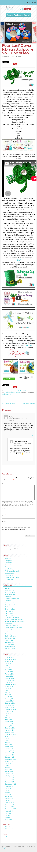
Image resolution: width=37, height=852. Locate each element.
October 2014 (9, 707)
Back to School (10, 592)
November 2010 (10, 805)
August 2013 (9, 736)
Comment (4, 484)
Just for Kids (8, 630)
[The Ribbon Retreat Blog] (18, 8)
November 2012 (10, 755)
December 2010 (10, 803)
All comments (9, 829)
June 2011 (8, 790)
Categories (8, 560)
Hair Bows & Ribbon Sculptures (15, 621)
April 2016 (8, 670)
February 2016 (9, 674)
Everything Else (10, 609)
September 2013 (10, 734)
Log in (7, 836)
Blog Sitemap (5, 848)
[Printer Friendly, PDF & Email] (9, 381)
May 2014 (8, 717)
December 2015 (10, 678)
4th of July (8, 588)
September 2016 (10, 659)
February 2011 (9, 798)
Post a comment (16, 393)
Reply (31, 435)
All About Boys (9, 590)
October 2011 (9, 782)
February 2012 (9, 773)
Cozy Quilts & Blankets (12, 605)
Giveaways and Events (12, 617)
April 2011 (8, 794)
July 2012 (8, 763)
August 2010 (9, 811)
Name (3, 508)
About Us (8, 558)
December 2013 (10, 728)
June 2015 (8, 690)
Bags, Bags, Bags (10, 594)
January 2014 (9, 726)
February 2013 (9, 749)
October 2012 (9, 757)
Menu (30, 2)
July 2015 (8, 688)
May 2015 (8, 692)
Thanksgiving (9, 642)
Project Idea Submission (12, 571)
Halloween (8, 623)
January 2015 (9, 701)
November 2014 (10, 705)
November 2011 (10, 780)
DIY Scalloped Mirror (8, 403)
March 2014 (9, 722)
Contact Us (8, 563)
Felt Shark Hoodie (29, 403)
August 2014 (9, 711)
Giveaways (8, 567)
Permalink (11, 420)
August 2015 (9, 686)
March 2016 (9, 672)
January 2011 (9, 800)
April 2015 (8, 695)
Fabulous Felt (9, 611)
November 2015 (10, 680)
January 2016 (9, 676)
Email (3, 515)
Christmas (8, 601)
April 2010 (8, 819)
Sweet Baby (9, 640)
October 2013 (9, 732)
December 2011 (10, 778)
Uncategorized (9, 644)
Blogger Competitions (12, 598)
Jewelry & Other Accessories (14, 628)
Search (6, 544)
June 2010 (8, 815)
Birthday (8, 596)
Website (4, 521)
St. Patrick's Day (10, 638)
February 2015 (9, 699)
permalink (7, 393)
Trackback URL (6, 394)
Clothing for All (9, 603)
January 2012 (9, 776)
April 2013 (8, 744)
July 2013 (8, 738)
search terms (9, 575)
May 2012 (8, 767)
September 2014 (10, 709)
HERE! (18, 260)
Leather (7, 632)
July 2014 (8, 713)
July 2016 (8, 663)
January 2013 (9, 751)
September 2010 (10, 809)
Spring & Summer (10, 636)
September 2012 (10, 759)
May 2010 (8, 817)
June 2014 (8, 715)
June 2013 (8, 740)
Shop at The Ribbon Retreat (18, 14)
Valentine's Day (10, 646)
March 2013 (9, 746)
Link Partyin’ (9, 569)
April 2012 (8, 769)
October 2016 (9, 657)
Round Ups (8, 634)
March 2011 (9, 796)
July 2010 (8, 813)
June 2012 (8, 765)
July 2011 (8, 788)
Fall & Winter (9, 613)
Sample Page (9, 573)
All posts (8, 827)
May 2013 (8, 742)
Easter (7, 607)
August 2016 (9, 661)
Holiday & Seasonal (11, 625)
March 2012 (9, 771)
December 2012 (10, 753)
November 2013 (10, 730)
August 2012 (9, 761)
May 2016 (8, 668)
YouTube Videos (22, 391)
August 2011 (9, 786)
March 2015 (9, 697)
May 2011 (8, 792)
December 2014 (10, 703)
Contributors (9, 565)
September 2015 (10, 684)
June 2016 (8, 666)
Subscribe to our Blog (12, 577)
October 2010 (9, 807)
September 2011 (10, 784)
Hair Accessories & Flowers (14, 619)
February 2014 (9, 724)
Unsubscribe (9, 579)
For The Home (9, 615)
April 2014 (8, 719)
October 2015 (9, 682)
